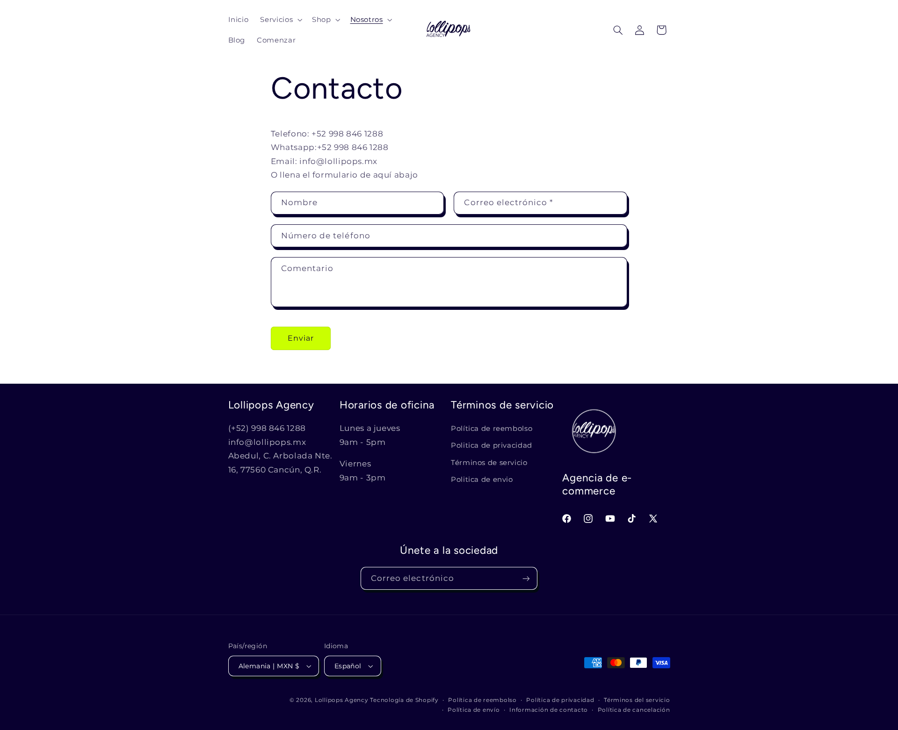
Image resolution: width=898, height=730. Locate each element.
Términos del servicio (637, 700)
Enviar (301, 338)
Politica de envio (482, 479)
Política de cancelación (634, 710)
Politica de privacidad (491, 445)
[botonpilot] (661, 30)
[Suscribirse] (526, 578)
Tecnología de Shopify (404, 700)
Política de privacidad (560, 700)
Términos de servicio (489, 462)
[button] (280, 19)
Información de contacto (548, 710)
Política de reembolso (491, 428)
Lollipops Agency (342, 700)
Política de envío (474, 710)
